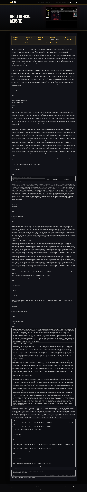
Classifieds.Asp (28, 37)
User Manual (28, 42)
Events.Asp (40, 37)
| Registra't (40, 39)
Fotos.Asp (52, 37)
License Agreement (42, 42)
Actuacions (47, 2)
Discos (42, 2)
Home (39, 2)
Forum (56, 2)
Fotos (52, 2)
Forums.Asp (65, 37)
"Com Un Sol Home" (67, 39)
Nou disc (14, 42)
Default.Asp (15, 37)
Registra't (64, 2)
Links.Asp (14, 39)
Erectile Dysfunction (72, 2)
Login (26, 39)
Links (60, 2)
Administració (53, 42)
